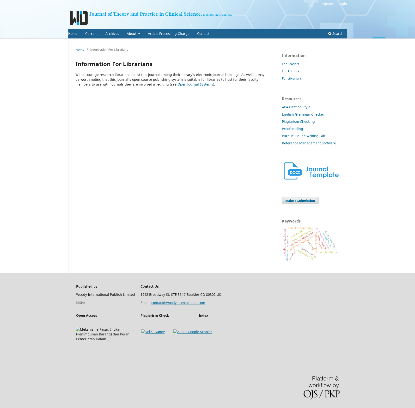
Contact (203, 33)
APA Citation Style (296, 107)
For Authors (290, 71)
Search (337, 33)
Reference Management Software (309, 143)
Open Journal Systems (195, 84)
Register (327, 3)
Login (343, 3)
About (132, 33)
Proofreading (292, 128)
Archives (112, 33)
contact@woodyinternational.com (178, 302)
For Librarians (292, 78)
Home (73, 33)
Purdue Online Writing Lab (303, 136)
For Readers (290, 64)
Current (91, 33)
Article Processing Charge (168, 33)
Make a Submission (300, 200)
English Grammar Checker (303, 114)
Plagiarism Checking (298, 121)
